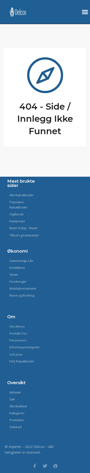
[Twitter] (45, 466)
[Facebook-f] (34, 466)
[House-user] (55, 466)
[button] (85, 12)
